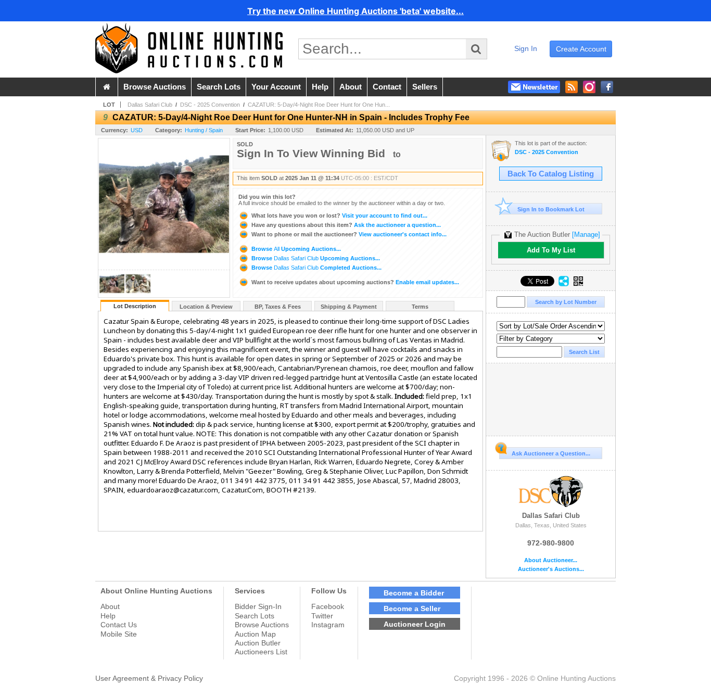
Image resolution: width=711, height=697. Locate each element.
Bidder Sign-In (258, 606)
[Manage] (586, 234)
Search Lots (254, 616)
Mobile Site (118, 634)
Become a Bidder (414, 593)
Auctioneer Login (415, 624)
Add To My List (551, 250)
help (320, 87)
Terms (420, 306)
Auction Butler (258, 643)
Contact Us (118, 624)
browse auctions (154, 87)
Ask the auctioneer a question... (346, 225)
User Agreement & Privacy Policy (149, 678)
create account (581, 49)
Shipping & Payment (349, 306)
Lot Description (134, 306)
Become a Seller (412, 608)
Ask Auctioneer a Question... (551, 453)
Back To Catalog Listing (550, 174)
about (350, 87)
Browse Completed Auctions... (316, 267)
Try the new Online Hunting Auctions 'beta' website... (355, 11)
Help (108, 616)
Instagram (328, 624)
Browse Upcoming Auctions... (295, 249)
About (110, 606)
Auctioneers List (261, 652)
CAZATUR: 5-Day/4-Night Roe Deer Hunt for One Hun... (319, 105)
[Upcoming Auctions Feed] (571, 87)
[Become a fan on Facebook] (607, 87)
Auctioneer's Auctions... (551, 569)
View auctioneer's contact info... (349, 234)
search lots (218, 87)
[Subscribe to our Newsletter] (534, 87)
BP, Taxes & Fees (278, 306)
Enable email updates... (355, 282)
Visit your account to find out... (339, 215)
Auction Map (255, 634)
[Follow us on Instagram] (589, 87)
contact (387, 87)
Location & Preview (206, 306)
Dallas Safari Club (150, 105)
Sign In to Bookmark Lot (551, 209)
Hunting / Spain (204, 130)
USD (137, 130)
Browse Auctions (262, 624)
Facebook (327, 606)
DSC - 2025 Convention (210, 105)
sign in (525, 48)
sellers (424, 87)
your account (276, 87)
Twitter (322, 616)
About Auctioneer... (550, 560)
